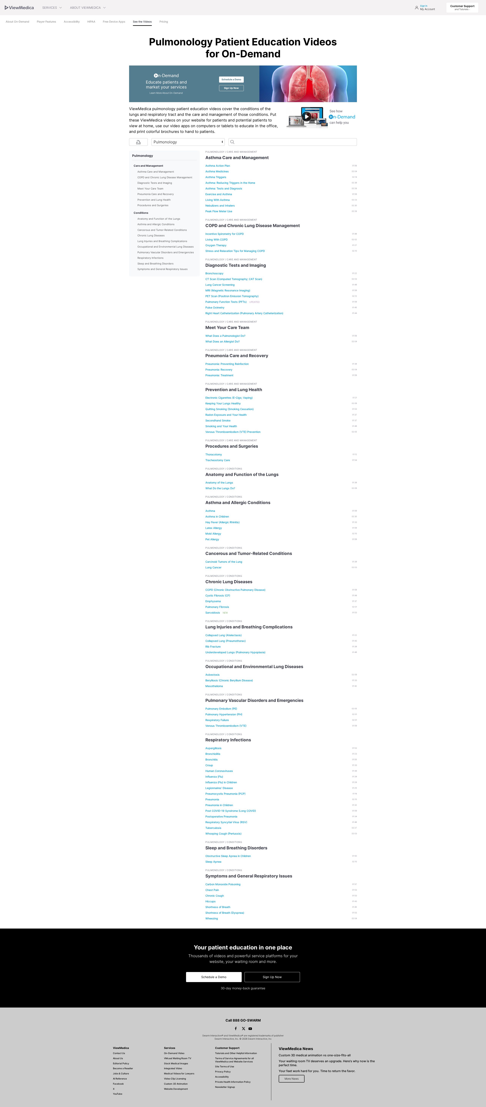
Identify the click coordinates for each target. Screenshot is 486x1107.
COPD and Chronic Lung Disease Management (164, 177)
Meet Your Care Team (150, 188)
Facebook (118, 1083)
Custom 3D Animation (176, 1083)
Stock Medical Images (176, 1063)
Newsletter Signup (225, 1087)
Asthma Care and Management (155, 171)
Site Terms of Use (224, 1066)
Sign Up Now (272, 977)
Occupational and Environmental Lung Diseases (165, 246)
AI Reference (120, 1078)
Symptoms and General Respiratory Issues (162, 269)
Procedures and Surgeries (152, 205)
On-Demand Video (174, 1053)
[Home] (19, 7)
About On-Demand (17, 21)
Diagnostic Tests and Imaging (154, 182)
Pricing (163, 21)
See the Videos (142, 21)
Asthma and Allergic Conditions (155, 224)
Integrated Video (173, 1068)
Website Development (176, 1088)
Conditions (141, 212)
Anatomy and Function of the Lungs (158, 218)
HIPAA (91, 21)
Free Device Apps (114, 21)
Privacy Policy (223, 1071)
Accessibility (72, 21)
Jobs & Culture (121, 1073)
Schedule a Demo (231, 79)
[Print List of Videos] (138, 142)
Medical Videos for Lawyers (179, 1073)
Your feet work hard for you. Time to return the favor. (317, 1071)
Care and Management (148, 165)
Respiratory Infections (150, 257)
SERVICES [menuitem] (49, 7)
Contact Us (119, 1053)
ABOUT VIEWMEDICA (85, 7)
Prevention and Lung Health (154, 199)
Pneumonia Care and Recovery (155, 194)
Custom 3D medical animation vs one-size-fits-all (315, 1055)
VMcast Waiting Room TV (177, 1058)
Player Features (46, 21)
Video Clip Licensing (175, 1078)
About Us (118, 1058)
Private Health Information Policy (233, 1081)
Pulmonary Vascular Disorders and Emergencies (165, 252)
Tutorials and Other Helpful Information (236, 1053)
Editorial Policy (121, 1063)
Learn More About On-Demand (166, 93)
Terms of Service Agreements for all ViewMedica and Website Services (234, 1060)
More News (292, 1078)
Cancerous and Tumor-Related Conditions (162, 229)
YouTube (117, 1093)
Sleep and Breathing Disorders (155, 263)
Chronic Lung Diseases (151, 235)
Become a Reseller (123, 1068)
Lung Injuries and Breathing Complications (162, 241)
